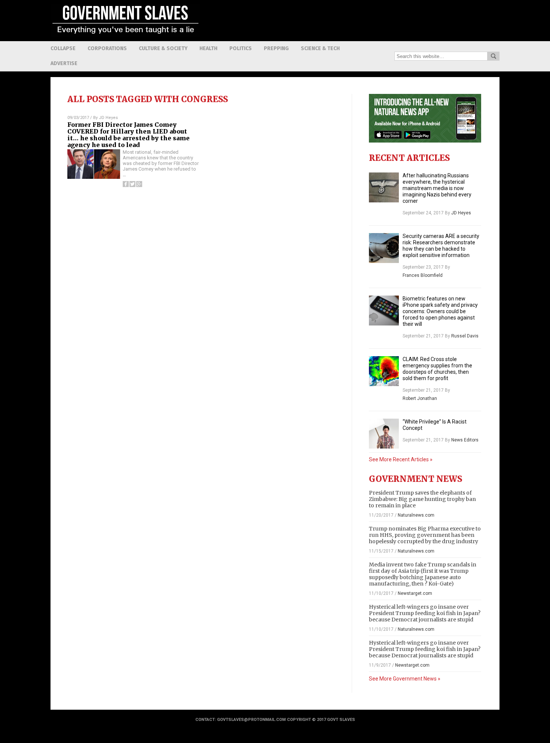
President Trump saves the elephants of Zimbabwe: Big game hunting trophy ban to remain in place (422, 499)
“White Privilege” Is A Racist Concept (435, 425)
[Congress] (125, 36)
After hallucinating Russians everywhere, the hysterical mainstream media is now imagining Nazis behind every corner (437, 188)
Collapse (63, 48)
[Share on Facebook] (126, 184)
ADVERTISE (64, 63)
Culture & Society (163, 48)
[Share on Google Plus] (139, 184)
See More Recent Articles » (401, 459)
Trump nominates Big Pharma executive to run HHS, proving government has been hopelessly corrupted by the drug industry (425, 535)
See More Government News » (404, 679)
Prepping (276, 48)
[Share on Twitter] (132, 184)
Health (208, 48)
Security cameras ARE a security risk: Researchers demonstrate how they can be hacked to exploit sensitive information (441, 245)
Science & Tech (320, 48)
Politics (240, 48)
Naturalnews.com (416, 515)
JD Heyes (108, 117)
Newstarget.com (415, 593)
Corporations (107, 48)
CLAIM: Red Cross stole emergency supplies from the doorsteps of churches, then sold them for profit (437, 368)
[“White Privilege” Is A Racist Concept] (384, 434)
